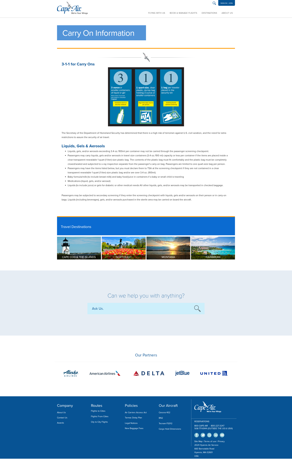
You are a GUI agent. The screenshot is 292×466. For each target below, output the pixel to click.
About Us (227, 13)
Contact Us (62, 417)
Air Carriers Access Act (136, 412)
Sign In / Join (227, 3)
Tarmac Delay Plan (133, 417)
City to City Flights (99, 422)
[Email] (222, 434)
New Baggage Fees (134, 428)
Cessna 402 (164, 412)
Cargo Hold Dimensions (170, 429)
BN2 (161, 418)
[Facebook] (196, 434)
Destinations (209, 13)
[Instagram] (209, 434)
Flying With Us (156, 13)
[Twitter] (203, 434)
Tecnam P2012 (165, 423)
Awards (60, 423)
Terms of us (209, 441)
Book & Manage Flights (183, 13)
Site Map (198, 441)
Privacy (221, 441)
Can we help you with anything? (146, 295)
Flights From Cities (99, 416)
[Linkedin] (215, 434)
